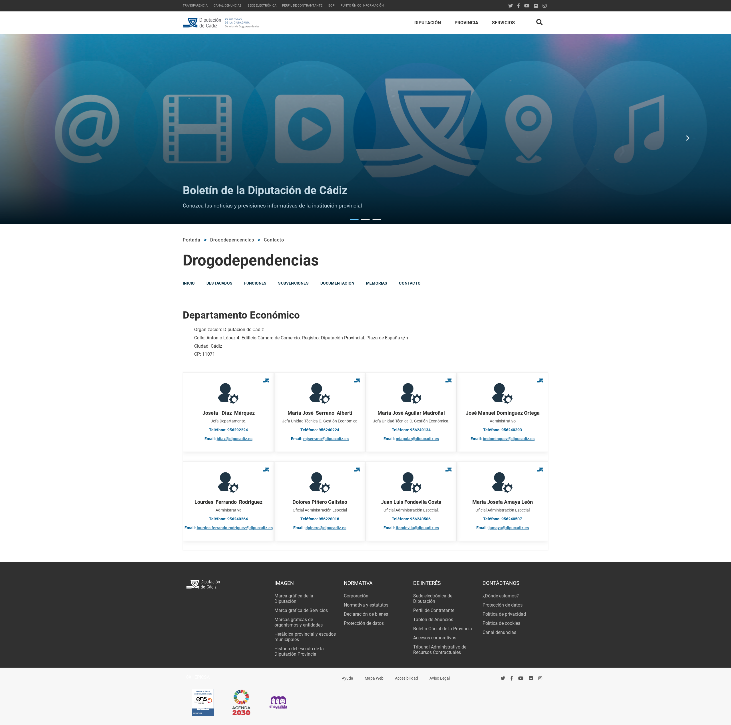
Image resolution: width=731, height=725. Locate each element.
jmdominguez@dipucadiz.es (509, 438)
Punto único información (362, 5)
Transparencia (195, 5)
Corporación (356, 596)
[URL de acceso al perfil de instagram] (545, 6)
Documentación (337, 283)
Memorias (376, 283)
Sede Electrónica (262, 5)
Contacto (274, 240)
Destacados (219, 283)
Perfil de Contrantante (302, 5)
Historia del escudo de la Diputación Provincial (299, 651)
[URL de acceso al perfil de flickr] (536, 6)
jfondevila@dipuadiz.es (417, 527)
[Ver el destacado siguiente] (687, 141)
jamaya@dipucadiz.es (509, 527)
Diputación (427, 22)
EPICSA (201, 677)
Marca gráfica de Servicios (301, 610)
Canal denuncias (228, 5)
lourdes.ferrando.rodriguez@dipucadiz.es (235, 527)
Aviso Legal (439, 678)
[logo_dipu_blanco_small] (226, 585)
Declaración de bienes (366, 614)
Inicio (189, 283)
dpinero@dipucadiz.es (326, 527)
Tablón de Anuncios (433, 619)
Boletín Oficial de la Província (442, 628)
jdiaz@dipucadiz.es (234, 438)
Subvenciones (293, 283)
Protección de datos (364, 623)
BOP (331, 5)
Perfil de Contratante (433, 610)
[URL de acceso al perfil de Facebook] (518, 6)
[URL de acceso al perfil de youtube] (526, 6)
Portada (191, 240)
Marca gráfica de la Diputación (293, 598)
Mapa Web (374, 678)
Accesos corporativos (434, 638)
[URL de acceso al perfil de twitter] (510, 6)
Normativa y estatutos (366, 605)
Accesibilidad (406, 678)
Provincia (466, 22)
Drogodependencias (232, 240)
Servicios (503, 22)
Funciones (255, 283)
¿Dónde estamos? (501, 596)
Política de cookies (501, 623)
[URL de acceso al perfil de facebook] (512, 678)
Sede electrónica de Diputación (432, 598)
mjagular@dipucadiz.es (417, 438)
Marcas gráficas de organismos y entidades (298, 622)
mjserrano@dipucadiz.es (326, 438)
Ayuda (347, 678)
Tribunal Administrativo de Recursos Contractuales (439, 649)
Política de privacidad (504, 614)
